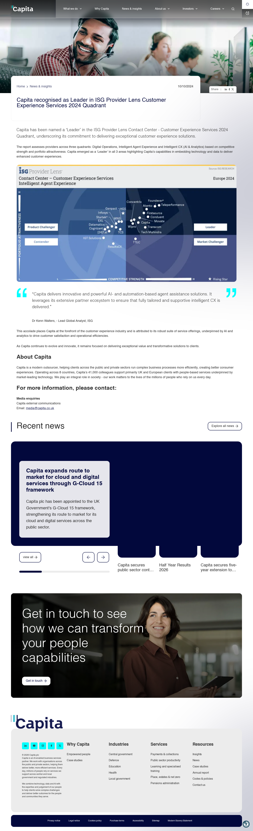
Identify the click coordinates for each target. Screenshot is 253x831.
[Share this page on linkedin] (226, 89)
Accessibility (138, 821)
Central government (120, 754)
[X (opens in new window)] (60, 746)
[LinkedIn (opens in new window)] (25, 746)
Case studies (74, 760)
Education (115, 766)
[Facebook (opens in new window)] (51, 746)
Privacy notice (54, 821)
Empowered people (78, 754)
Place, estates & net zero (165, 777)
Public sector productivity (165, 760)
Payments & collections (164, 754)
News (196, 760)
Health (113, 773)
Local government (119, 779)
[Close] (233, 9)
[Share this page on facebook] (229, 89)
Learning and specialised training (166, 769)
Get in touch (34, 680)
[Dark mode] (247, 13)
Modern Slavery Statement (180, 821)
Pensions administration (165, 783)
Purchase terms (117, 821)
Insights (197, 754)
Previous (88, 557)
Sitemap (156, 821)
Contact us (199, 785)
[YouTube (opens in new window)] (34, 746)
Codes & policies (203, 779)
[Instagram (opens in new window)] (42, 746)
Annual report (201, 773)
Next (103, 557)
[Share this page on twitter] (233, 89)
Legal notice (74, 821)
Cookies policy (95, 821)
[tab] (30, 572)
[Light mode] (247, 4)
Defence (114, 760)
